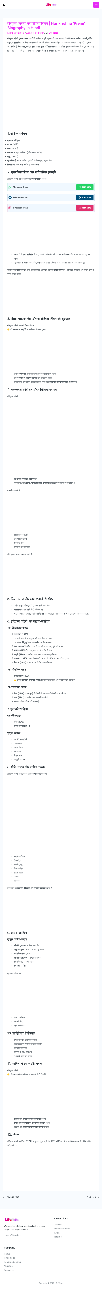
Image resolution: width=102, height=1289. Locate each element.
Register (58, 1237)
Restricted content (12, 1262)
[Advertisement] (51, 73)
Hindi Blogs (9, 1258)
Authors (30, 33)
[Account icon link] (4, 4)
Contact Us (9, 1270)
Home (7, 1254)
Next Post (93, 1197)
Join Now (86, 187)
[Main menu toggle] (96, 5)
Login (57, 1233)
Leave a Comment (15, 33)
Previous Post (11, 1197)
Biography (39, 33)
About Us (8, 1266)
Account (58, 1224)
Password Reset (62, 1228)
